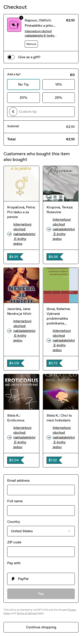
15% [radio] (58, 84)
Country (13, 522)
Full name (15, 501)
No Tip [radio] (23, 84)
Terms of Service (26, 613)
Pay (41, 594)
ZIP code (14, 542)
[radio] (41, 579)
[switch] (11, 57)
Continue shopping (41, 627)
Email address (18, 480)
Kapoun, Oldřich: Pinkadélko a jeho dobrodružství (39, 25)
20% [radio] (23, 97)
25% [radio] (58, 97)
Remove (31, 44)
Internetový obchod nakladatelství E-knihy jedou (39, 33)
